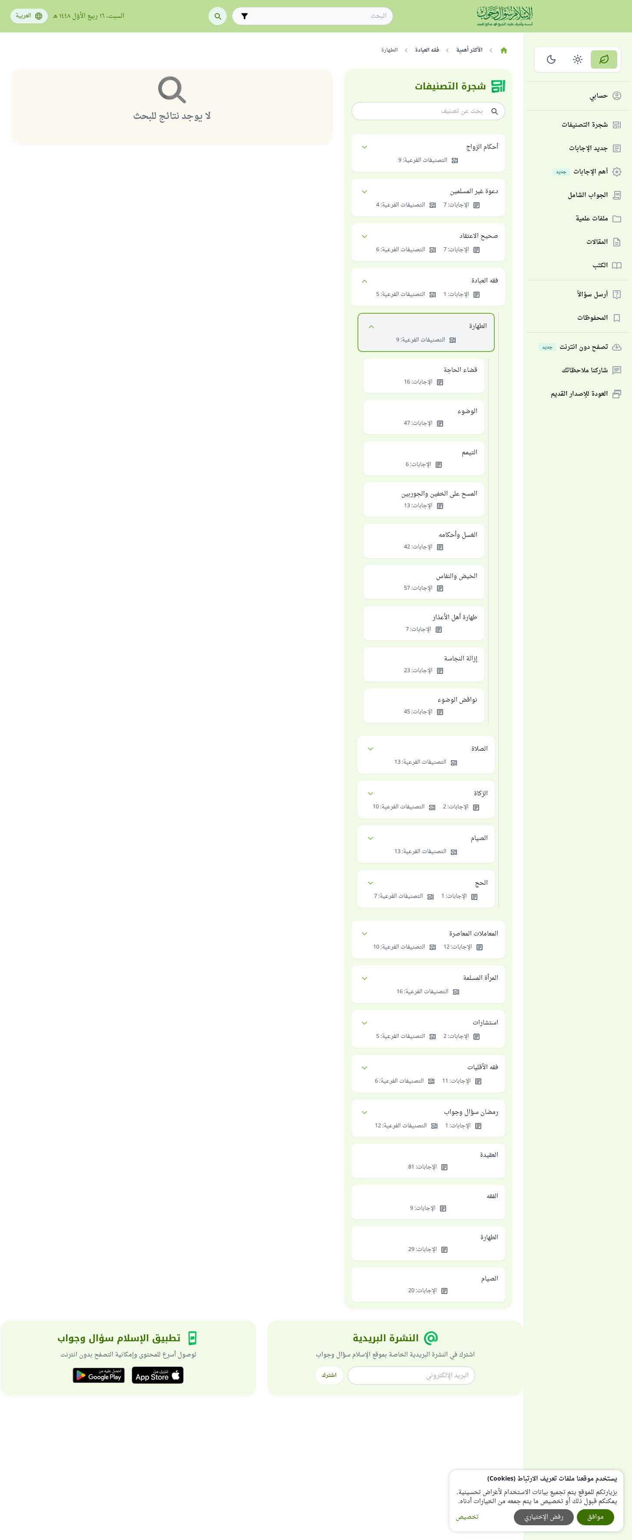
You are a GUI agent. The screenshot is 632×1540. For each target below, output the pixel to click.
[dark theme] (551, 59)
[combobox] (319, 16)
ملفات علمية (592, 219)
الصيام (479, 838)
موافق (595, 1517)
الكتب (600, 266)
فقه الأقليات (482, 1067)
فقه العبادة (484, 281)
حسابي (598, 96)
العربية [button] (23, 16)
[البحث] (217, 16)
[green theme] (604, 59)
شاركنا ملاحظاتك (585, 371)
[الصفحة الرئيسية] (503, 50)
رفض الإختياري (543, 1517)
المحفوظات (592, 318)
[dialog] (536, 1500)
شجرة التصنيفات (585, 125)
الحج (481, 883)
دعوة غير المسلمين (474, 191)
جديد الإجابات (588, 148)
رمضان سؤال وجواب (471, 1112)
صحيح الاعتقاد (479, 236)
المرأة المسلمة (480, 978)
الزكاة (481, 793)
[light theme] (578, 59)
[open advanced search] (244, 16)
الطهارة (478, 326)
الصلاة (479, 749)
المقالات (597, 242)
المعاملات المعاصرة (473, 934)
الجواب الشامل (588, 195)
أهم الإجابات (582, 172)
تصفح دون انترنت (575, 347)
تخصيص (467, 1517)
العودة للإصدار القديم (579, 394)
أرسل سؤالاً (592, 295)
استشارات (485, 1023)
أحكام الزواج (482, 147)
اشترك (329, 1375)
